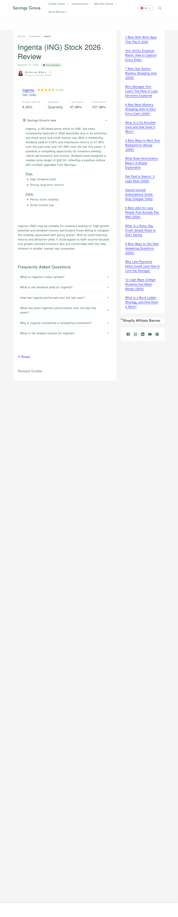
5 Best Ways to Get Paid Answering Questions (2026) (142, 248)
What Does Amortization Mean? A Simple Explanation (141, 162)
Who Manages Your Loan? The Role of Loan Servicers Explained (141, 91)
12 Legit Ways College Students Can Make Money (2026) (140, 284)
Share (25, 356)
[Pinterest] (157, 334)
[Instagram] (135, 334)
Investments (80, 3)
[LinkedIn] (142, 334)
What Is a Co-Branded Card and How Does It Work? (140, 126)
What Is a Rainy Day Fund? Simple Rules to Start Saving (140, 230)
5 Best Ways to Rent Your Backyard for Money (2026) (142, 144)
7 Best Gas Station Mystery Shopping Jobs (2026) (141, 73)
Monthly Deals (103, 3)
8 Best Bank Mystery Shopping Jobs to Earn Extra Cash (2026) (140, 109)
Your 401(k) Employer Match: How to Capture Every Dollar (141, 55)
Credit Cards (57, 3)
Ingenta (28, 90)
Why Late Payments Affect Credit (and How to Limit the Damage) (142, 266)
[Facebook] (128, 334)
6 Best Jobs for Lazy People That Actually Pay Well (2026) (142, 212)
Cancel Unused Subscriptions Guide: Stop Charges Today (139, 194)
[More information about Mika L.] (50, 72)
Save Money (57, 12)
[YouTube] (150, 334)
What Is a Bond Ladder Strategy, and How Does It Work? (141, 301)
